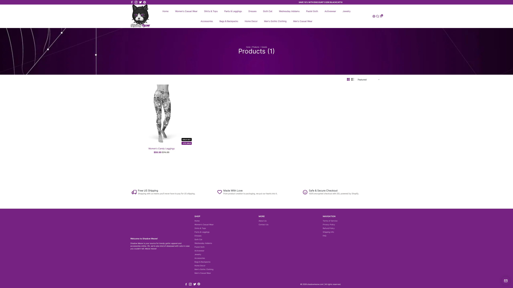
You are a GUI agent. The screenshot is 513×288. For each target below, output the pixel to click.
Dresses (252, 11)
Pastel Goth (312, 11)
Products (255, 47)
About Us (263, 221)
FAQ (324, 236)
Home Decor (251, 21)
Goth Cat (267, 11)
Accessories (207, 21)
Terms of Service (330, 221)
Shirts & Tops (211, 11)
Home (165, 11)
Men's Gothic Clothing (275, 21)
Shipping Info (328, 232)
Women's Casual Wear (186, 11)
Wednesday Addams (289, 11)
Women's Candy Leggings (161, 148)
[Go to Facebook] (131, 2)
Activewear (330, 11)
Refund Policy (329, 228)
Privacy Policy (329, 224)
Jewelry (347, 11)
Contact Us (263, 224)
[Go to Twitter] (140, 2)
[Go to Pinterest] (144, 2)
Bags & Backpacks (228, 21)
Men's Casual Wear (302, 21)
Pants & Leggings (233, 11)
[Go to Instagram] (136, 2)
